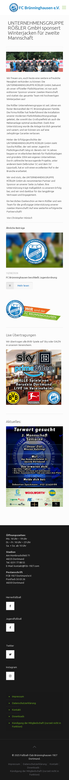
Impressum (18, 696)
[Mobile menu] (64, 7)
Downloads (18, 716)
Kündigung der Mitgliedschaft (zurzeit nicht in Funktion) (36, 725)
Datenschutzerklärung (24, 703)
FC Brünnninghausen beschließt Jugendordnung (31, 277)
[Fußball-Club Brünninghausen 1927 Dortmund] (34, 7)
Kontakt (16, 709)
